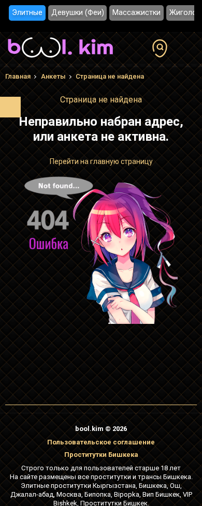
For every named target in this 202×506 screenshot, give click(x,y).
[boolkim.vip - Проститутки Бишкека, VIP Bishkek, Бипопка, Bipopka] (60, 59)
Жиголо (183, 12)
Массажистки (136, 12)
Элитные (27, 12)
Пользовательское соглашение (101, 442)
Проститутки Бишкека (101, 454)
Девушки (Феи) (77, 12)
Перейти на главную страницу (101, 161)
